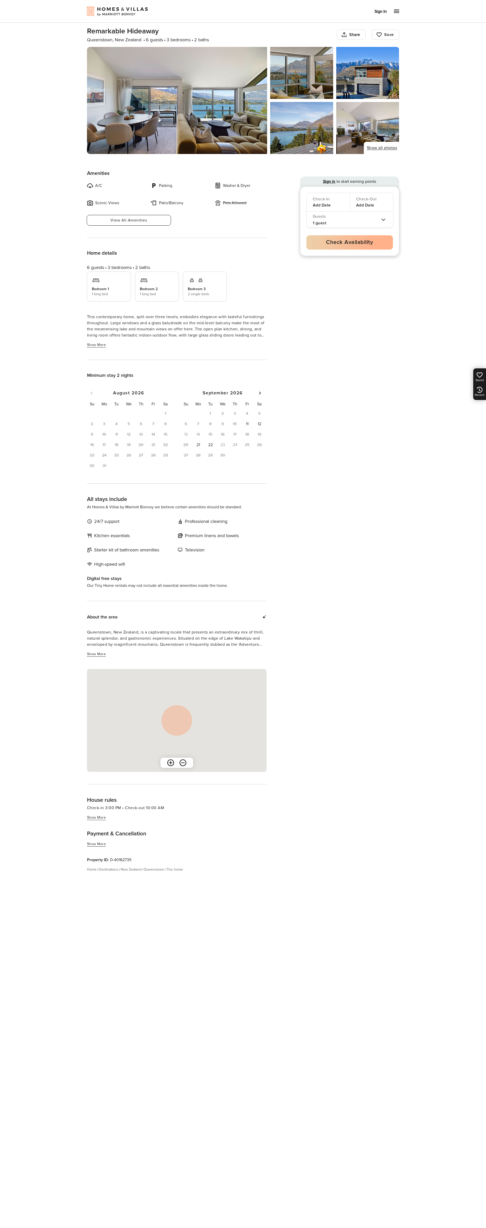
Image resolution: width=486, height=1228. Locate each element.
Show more (96, 345)
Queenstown (154, 869)
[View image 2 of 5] (301, 73)
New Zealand (131, 869)
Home (91, 869)
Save (389, 34)
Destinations (108, 869)
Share (354, 34)
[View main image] (177, 100)
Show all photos (382, 147)
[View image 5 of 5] (367, 128)
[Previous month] (91, 393)
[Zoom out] (183, 763)
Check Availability (349, 242)
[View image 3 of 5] (367, 73)
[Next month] (260, 393)
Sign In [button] (381, 11)
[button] (247, 424)
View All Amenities (128, 220)
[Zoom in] (171, 763)
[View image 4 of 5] (301, 128)
